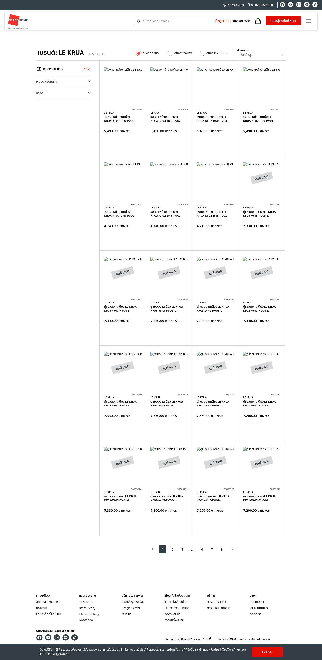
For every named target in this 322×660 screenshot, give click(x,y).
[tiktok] (315, 5)
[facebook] (282, 5)
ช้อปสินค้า (123, 146)
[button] (153, 549)
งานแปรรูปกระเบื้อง (133, 602)
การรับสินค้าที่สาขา (219, 608)
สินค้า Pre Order (216, 53)
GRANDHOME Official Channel (56, 631)
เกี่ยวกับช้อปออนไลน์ (177, 596)
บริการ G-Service (132, 596)
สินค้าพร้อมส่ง (183, 53)
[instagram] (298, 5)
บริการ (211, 596)
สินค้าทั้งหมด (151, 53)
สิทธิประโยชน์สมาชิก (48, 602)
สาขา (253, 596)
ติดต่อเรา (255, 614)
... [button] (192, 549)
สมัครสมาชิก (241, 21)
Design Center (131, 608)
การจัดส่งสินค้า (216, 602)
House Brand (87, 596)
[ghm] (18, 21)
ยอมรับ (267, 652)
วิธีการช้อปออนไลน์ (175, 602)
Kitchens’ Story (89, 614)
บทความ (41, 608)
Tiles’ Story (86, 602)
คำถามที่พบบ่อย (174, 620)
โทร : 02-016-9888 (260, 5)
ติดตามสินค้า (235, 5)
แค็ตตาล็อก (86, 620)
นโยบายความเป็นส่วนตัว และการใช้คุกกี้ (187, 639)
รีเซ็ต (87, 69)
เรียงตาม (242, 50)
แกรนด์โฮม (43, 596)
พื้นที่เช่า (126, 614)
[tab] (63, 81)
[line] (307, 5)
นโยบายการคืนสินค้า (176, 608)
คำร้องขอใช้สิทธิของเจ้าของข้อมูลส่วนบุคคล (243, 639)
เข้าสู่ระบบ (222, 21)
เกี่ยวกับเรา (257, 602)
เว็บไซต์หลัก (283, 21)
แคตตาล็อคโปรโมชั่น (48, 614)
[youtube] (290, 5)
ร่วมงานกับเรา (259, 608)
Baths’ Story (87, 608)
